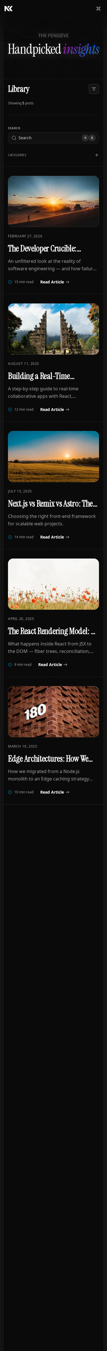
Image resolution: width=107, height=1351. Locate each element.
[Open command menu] (98, 8)
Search (14, 128)
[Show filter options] (96, 155)
